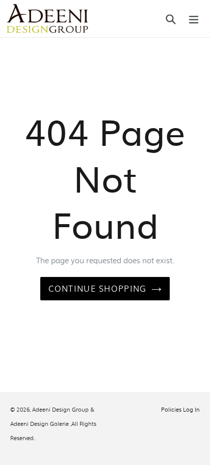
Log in (191, 409)
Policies (171, 409)
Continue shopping (97, 288)
